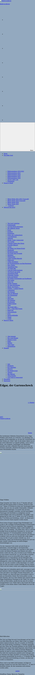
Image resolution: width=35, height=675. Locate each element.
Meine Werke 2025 (13, 204)
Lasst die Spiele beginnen (14, 270)
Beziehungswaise (12, 252)
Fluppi (9, 317)
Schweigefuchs (11, 312)
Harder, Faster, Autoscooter (15, 240)
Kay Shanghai (11, 367)
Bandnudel (10, 250)
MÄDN (9, 343)
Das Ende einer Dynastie (14, 253)
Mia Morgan (11, 374)
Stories (30, 433)
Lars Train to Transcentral (15, 377)
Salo (8, 364)
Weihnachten (11, 257)
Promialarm (10, 181)
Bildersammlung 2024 (14, 174)
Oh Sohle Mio (11, 268)
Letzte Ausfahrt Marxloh (14, 258)
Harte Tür (10, 282)
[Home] (18, 20)
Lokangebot (11, 290)
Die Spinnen (11, 292)
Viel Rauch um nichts (13, 272)
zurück (17, 671)
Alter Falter (10, 344)
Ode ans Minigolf (12, 293)
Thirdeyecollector (5, 418)
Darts (9, 305)
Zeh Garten (10, 280)
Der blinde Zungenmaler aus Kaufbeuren (19, 278)
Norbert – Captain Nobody (15, 288)
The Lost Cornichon (13, 223)
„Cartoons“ (10, 205)
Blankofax (10, 366)
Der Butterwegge (12, 371)
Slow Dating (11, 265)
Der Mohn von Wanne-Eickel (16, 248)
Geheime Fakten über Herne (15, 243)
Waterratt (10, 238)
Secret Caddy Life (12, 179)
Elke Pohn (10, 298)
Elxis (8, 313)
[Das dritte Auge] (18, 34)
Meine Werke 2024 (13, 202)
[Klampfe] (18, 91)
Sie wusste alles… (12, 307)
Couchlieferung (12, 236)
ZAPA (9, 318)
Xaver (9, 297)
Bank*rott (10, 310)
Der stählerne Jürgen (13, 228)
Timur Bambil (11, 376)
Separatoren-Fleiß (12, 273)
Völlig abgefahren (12, 262)
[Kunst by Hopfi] (18, 48)
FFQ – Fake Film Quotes (14, 308)
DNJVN (10, 369)
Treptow (9, 372)
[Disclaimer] (18, 105)
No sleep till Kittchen (13, 285)
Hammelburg (11, 346)
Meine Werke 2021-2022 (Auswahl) (18, 199)
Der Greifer (10, 242)
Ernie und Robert (12, 277)
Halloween (10, 260)
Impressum (7, 381)
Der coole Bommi (12, 338)
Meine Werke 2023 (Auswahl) (16, 200)
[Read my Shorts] (18, 77)
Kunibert (10, 231)
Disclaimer (7, 379)
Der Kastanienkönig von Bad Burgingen (19, 263)
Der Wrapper (11, 300)
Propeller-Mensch (12, 245)
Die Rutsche (11, 302)
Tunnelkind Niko (12, 267)
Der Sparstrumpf (12, 295)
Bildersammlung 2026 (14, 178)
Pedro (9, 341)
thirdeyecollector (5, 4)
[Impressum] (18, 120)
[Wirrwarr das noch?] (18, 62)
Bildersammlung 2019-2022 (15, 171)
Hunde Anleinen (12, 283)
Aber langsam (11, 336)
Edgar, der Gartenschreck (14, 235)
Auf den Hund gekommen (15, 226)
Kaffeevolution (11, 303)
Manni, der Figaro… (13, 287)
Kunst (9, 230)
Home (5, 153)
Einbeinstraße (11, 225)
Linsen (9, 247)
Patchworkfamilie (12, 315)
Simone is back (11, 339)
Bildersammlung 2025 (14, 176)
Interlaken (10, 255)
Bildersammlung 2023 (14, 173)
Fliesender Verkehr (13, 275)
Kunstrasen (10, 233)
